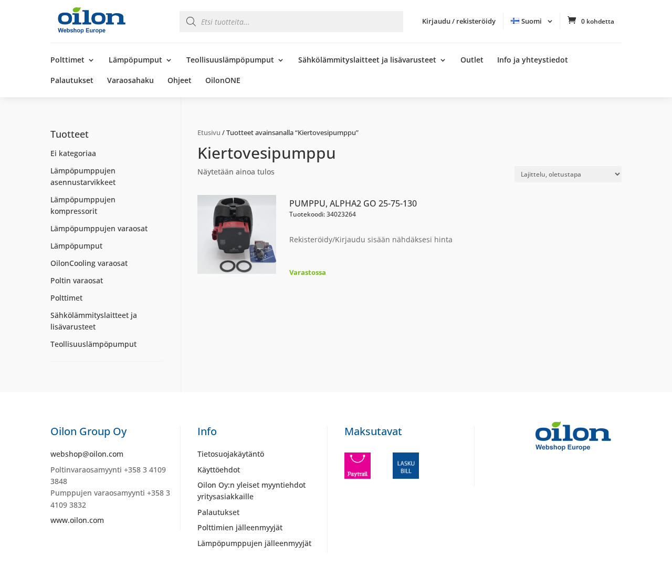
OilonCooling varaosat (89, 263)
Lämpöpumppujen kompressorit (83, 205)
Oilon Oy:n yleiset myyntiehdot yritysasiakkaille (251, 490)
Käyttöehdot (218, 470)
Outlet (472, 60)
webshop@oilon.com (86, 454)
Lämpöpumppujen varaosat (99, 228)
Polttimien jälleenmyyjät (239, 527)
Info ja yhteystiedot (532, 60)
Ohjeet (179, 81)
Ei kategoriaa (73, 153)
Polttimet (67, 60)
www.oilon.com (77, 520)
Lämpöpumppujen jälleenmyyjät (254, 543)
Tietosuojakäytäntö (230, 454)
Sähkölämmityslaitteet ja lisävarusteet (367, 60)
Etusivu (208, 132)
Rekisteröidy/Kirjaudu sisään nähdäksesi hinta (371, 239)
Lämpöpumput (135, 60)
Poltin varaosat (76, 280)
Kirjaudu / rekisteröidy (459, 21)
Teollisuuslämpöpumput (230, 60)
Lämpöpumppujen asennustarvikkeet (83, 176)
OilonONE (222, 81)
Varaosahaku (130, 81)
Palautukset (71, 81)
